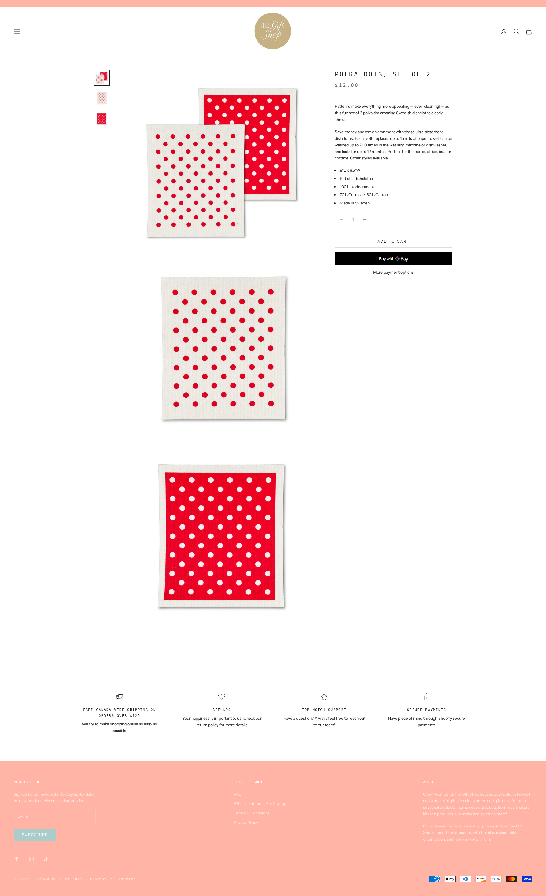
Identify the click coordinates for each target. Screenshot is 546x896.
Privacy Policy (246, 822)
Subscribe (35, 834)
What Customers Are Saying (259, 803)
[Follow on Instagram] (31, 859)
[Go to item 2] (102, 98)
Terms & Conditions (252, 813)
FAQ (237, 794)
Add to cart (393, 241)
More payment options (393, 272)
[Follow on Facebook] (16, 859)
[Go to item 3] (102, 118)
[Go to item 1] (102, 78)
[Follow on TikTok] (46, 859)
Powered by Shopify (113, 879)
